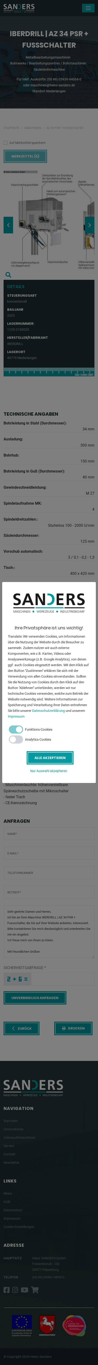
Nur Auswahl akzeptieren (48, 771)
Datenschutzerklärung (48, 711)
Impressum (16, 716)
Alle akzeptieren (50, 757)
